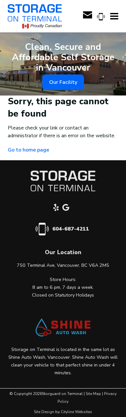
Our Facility (63, 82)
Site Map (93, 393)
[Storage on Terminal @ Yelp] (57, 208)
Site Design (44, 411)
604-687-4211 (70, 228)
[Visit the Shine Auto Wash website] (63, 335)
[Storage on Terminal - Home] (35, 16)
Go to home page (28, 149)
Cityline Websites (76, 411)
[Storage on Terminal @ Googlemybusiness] (67, 208)
